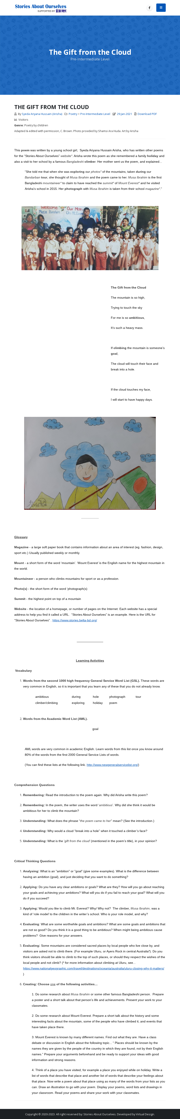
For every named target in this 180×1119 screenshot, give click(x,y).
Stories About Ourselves (99, 1114)
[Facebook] (149, 8)
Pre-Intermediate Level (95, 114)
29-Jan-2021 (124, 114)
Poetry (73, 114)
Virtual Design (145, 1114)
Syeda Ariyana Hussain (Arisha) (42, 114)
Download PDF (147, 114)
